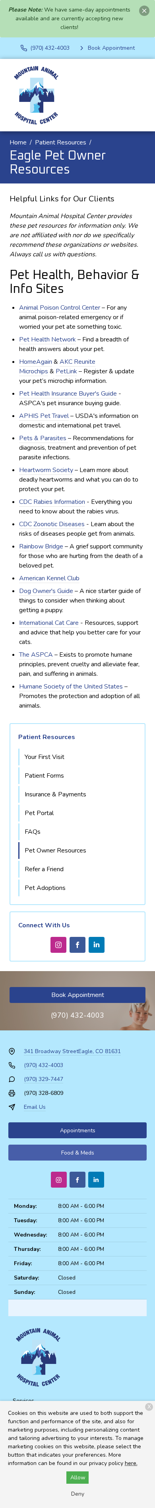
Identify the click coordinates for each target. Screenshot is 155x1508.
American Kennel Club (49, 578)
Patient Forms (44, 775)
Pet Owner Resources (55, 850)
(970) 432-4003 (77, 1015)
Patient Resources (60, 142)
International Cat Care (49, 622)
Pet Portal (39, 813)
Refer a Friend (44, 869)
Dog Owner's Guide (46, 591)
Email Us (35, 1107)
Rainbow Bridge (41, 546)
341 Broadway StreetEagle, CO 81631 (72, 1051)
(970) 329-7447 (43, 1079)
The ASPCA (36, 654)
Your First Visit (44, 757)
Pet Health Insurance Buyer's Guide (68, 393)
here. (131, 1463)
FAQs (33, 831)
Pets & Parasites (42, 438)
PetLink (66, 371)
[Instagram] (58, 945)
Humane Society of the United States (71, 686)
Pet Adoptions (45, 888)
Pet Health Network (47, 339)
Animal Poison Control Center (59, 307)
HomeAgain (35, 361)
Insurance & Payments (55, 794)
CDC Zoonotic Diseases (52, 524)
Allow (77, 1477)
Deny (77, 1494)
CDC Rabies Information (52, 501)
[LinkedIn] (97, 945)
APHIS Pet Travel (44, 416)
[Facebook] (77, 945)
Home (18, 142)
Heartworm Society (46, 470)
